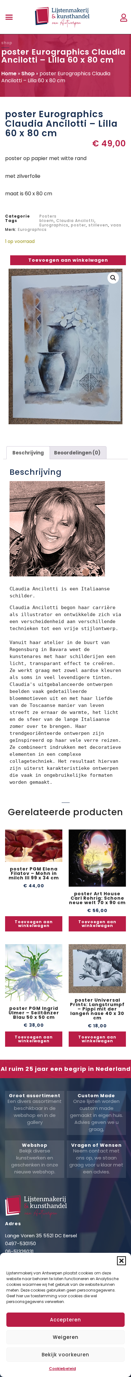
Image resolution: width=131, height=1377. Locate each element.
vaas (116, 225)
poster (78, 225)
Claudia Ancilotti (75, 220)
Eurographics (53, 225)
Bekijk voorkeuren (65, 1354)
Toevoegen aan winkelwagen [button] (34, 923)
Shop (28, 73)
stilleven (98, 225)
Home (9, 73)
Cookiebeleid (62, 1368)
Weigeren (66, 1337)
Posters (48, 216)
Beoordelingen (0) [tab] (77, 452)
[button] (121, 1261)
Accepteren (65, 1319)
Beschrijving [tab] (28, 452)
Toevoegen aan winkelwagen (68, 260)
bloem (46, 220)
